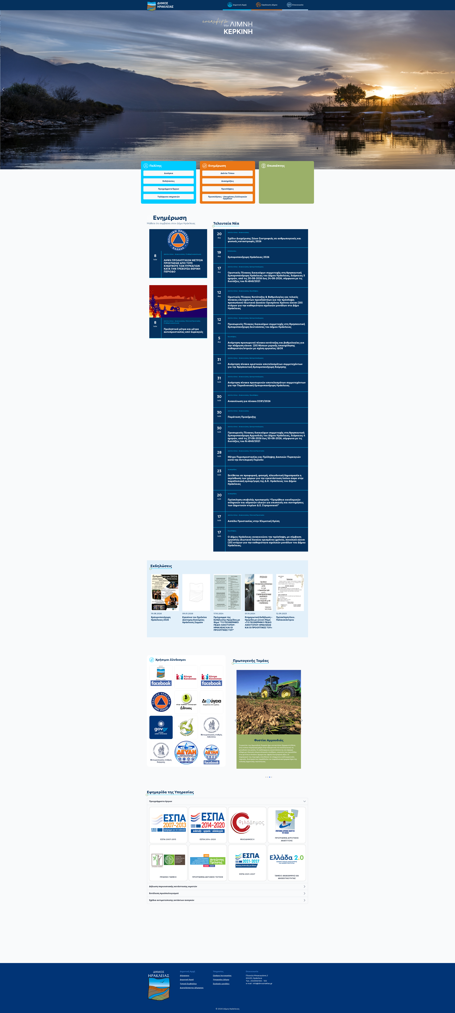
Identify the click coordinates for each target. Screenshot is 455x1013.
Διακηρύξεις (232, 469)
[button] (3, 89)
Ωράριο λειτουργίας (222, 975)
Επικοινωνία (297, 5)
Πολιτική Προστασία (193, 321)
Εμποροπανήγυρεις (257, 267)
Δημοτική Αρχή (239, 5)
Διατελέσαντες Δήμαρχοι (191, 987)
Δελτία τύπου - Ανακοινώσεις (174, 254)
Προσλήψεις (254, 291)
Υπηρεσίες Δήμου (221, 979)
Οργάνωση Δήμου (269, 5)
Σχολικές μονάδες (221, 983)
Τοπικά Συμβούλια (188, 983)
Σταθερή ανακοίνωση (193, 254)
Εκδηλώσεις (232, 251)
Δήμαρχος (184, 975)
